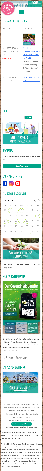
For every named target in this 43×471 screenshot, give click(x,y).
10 (21, 216)
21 (5, 226)
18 (27, 221)
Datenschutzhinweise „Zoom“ (30, 404)
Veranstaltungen (17, 417)
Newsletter (35, 407)
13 (38, 216)
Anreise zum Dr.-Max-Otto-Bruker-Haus (21, 421)
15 (11, 221)
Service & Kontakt (32, 414)
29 (11, 232)
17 (21, 221)
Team (18, 411)
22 (11, 226)
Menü (21, 12)
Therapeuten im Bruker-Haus (15, 414)
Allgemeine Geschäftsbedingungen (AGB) (17, 407)
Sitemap (12, 411)
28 (5, 232)
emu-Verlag (27, 417)
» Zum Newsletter (22, 166)
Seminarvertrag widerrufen (21, 424)
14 (5, 221)
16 (16, 221)
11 (27, 216)
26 (32, 226)
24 (21, 226)
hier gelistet (7, 268)
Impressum (6, 404)
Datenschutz (16, 404)
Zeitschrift (30, 411)
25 (27, 226)
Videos (23, 411)
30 (16, 232)
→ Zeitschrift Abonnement (15, 358)
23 (16, 226)
